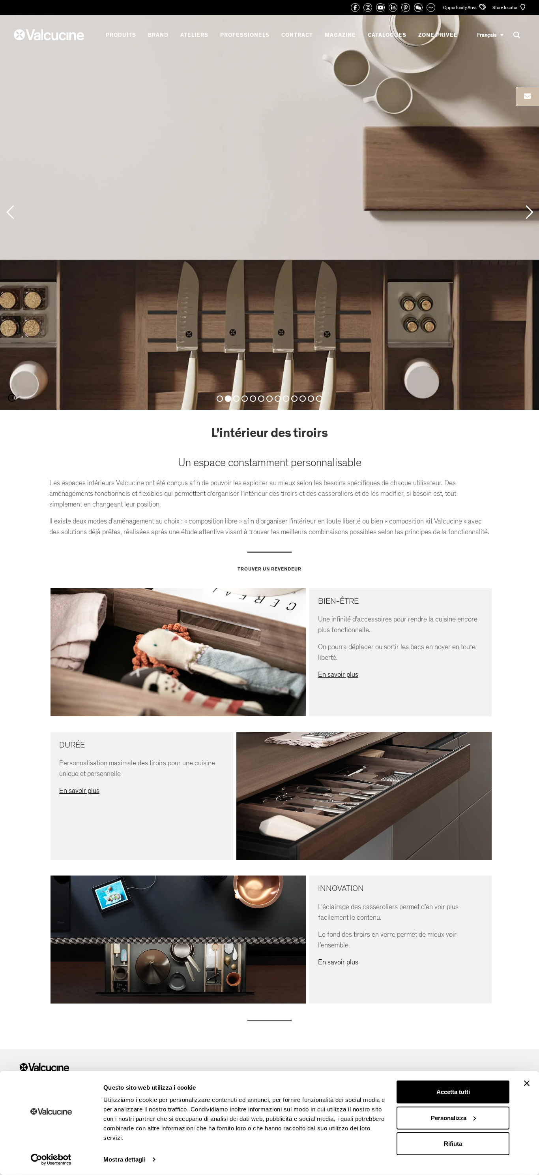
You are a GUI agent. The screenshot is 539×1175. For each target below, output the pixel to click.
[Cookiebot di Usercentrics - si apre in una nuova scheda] (51, 1160)
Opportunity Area (460, 7)
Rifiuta (453, 1143)
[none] (490, 35)
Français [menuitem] (486, 34)
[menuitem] (490, 35)
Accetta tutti (453, 1091)
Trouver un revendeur (269, 569)
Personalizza (448, 1117)
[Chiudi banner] (527, 1083)
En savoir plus (338, 674)
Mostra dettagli (124, 1159)
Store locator (505, 7)
